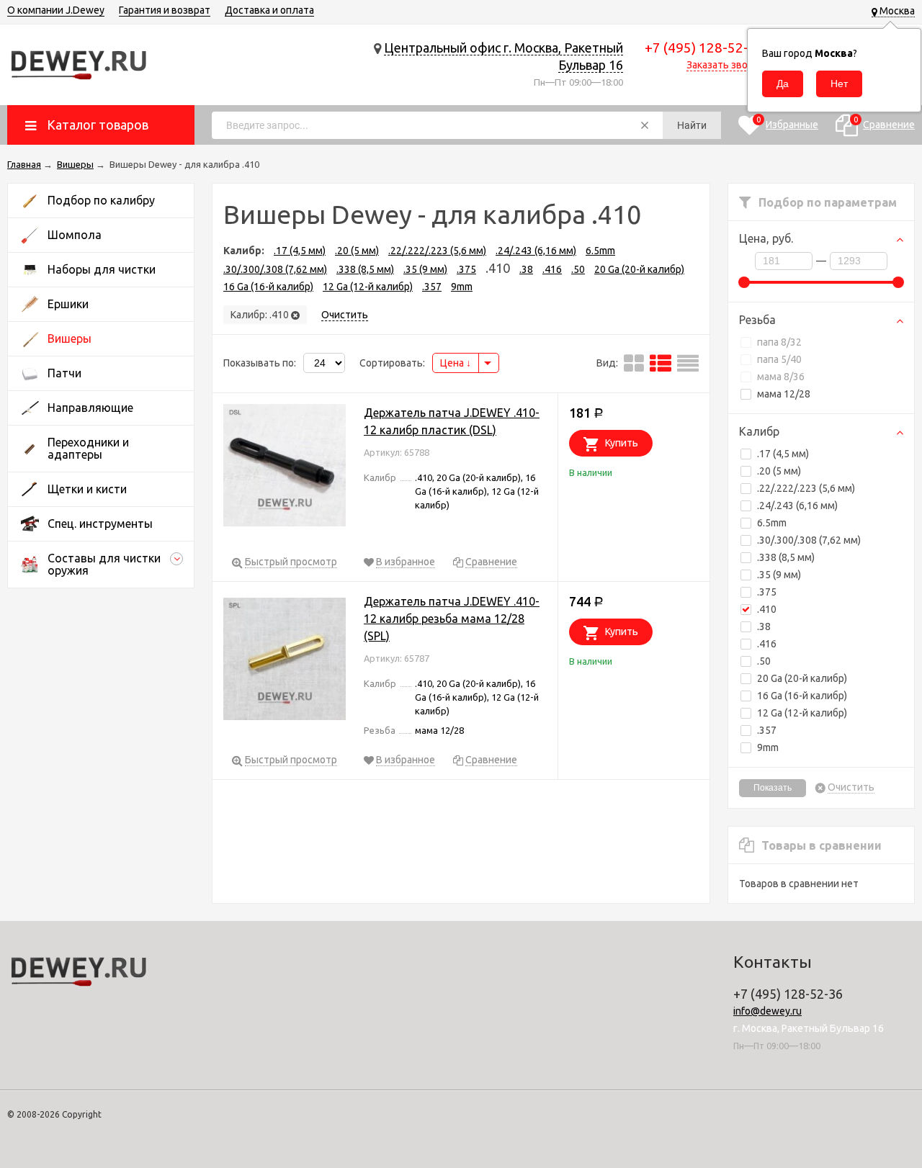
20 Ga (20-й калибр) (802, 678)
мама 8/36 (781, 376)
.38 (764, 626)
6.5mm (772, 523)
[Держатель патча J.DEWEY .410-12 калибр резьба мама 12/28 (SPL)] (284, 661)
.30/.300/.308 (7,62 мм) (809, 540)
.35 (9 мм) (779, 574)
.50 (764, 661)
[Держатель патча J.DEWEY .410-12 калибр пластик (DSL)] (284, 467)
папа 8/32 (779, 342)
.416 (766, 644)
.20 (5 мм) (779, 471)
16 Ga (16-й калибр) (802, 695)
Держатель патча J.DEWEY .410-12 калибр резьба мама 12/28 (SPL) (452, 618)
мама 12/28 (783, 394)
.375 (766, 592)
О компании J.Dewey (55, 10)
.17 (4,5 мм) (783, 453)
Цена (453, 363)
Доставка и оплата (269, 10)
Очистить (851, 787)
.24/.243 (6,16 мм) (797, 505)
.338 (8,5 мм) (786, 557)
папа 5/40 (779, 359)
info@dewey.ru (767, 1011)
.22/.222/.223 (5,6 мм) (806, 488)
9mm (768, 747)
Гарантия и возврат (164, 10)
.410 (766, 609)
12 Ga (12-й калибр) (802, 713)
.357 (766, 730)
